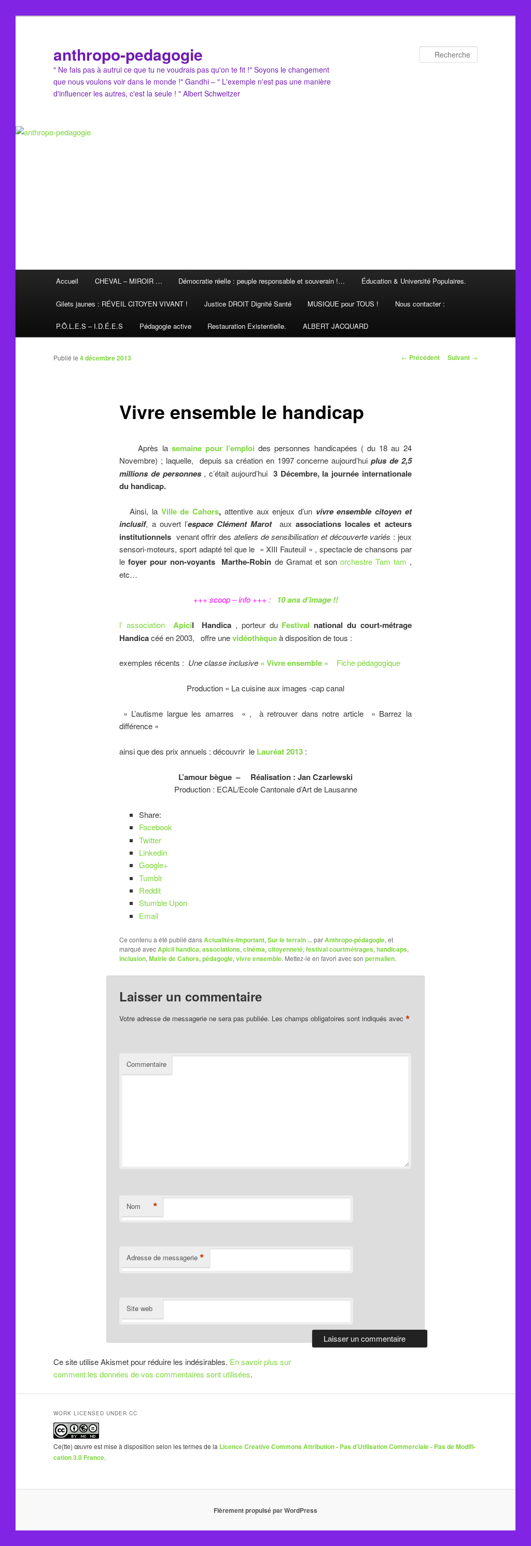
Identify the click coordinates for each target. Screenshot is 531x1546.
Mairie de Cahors (174, 958)
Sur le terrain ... (290, 939)
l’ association (144, 624)
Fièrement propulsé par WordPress (265, 1510)
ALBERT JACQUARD (335, 326)
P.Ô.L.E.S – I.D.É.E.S (89, 326)
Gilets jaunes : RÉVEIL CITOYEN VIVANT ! (122, 304)
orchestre (356, 561)
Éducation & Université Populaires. (413, 281)
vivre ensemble (259, 958)
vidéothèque (254, 638)
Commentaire (146, 1064)
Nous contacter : (420, 304)
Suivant (463, 357)
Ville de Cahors (188, 511)
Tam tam (392, 561)
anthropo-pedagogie (128, 54)
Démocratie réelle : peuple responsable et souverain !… (261, 281)
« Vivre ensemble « (295, 662)
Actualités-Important (234, 939)
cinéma (254, 949)
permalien (380, 958)
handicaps (391, 949)
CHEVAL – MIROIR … (128, 281)
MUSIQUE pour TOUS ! (343, 304)
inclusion (132, 958)
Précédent (420, 357)
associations (221, 949)
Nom (142, 1206)
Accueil (67, 281)
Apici (182, 625)
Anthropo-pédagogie (355, 939)
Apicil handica (178, 949)
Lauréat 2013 (280, 751)
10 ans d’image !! (307, 599)
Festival (296, 625)
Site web (139, 1308)
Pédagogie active (165, 326)
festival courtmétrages (339, 949)
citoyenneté (285, 949)
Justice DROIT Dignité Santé (247, 304)
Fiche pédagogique (368, 662)
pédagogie (217, 958)
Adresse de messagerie (165, 1257)
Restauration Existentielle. (246, 326)
